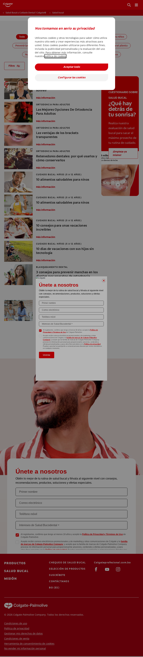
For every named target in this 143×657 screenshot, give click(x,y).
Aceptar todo (71, 67)
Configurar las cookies (71, 77)
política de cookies (55, 56)
